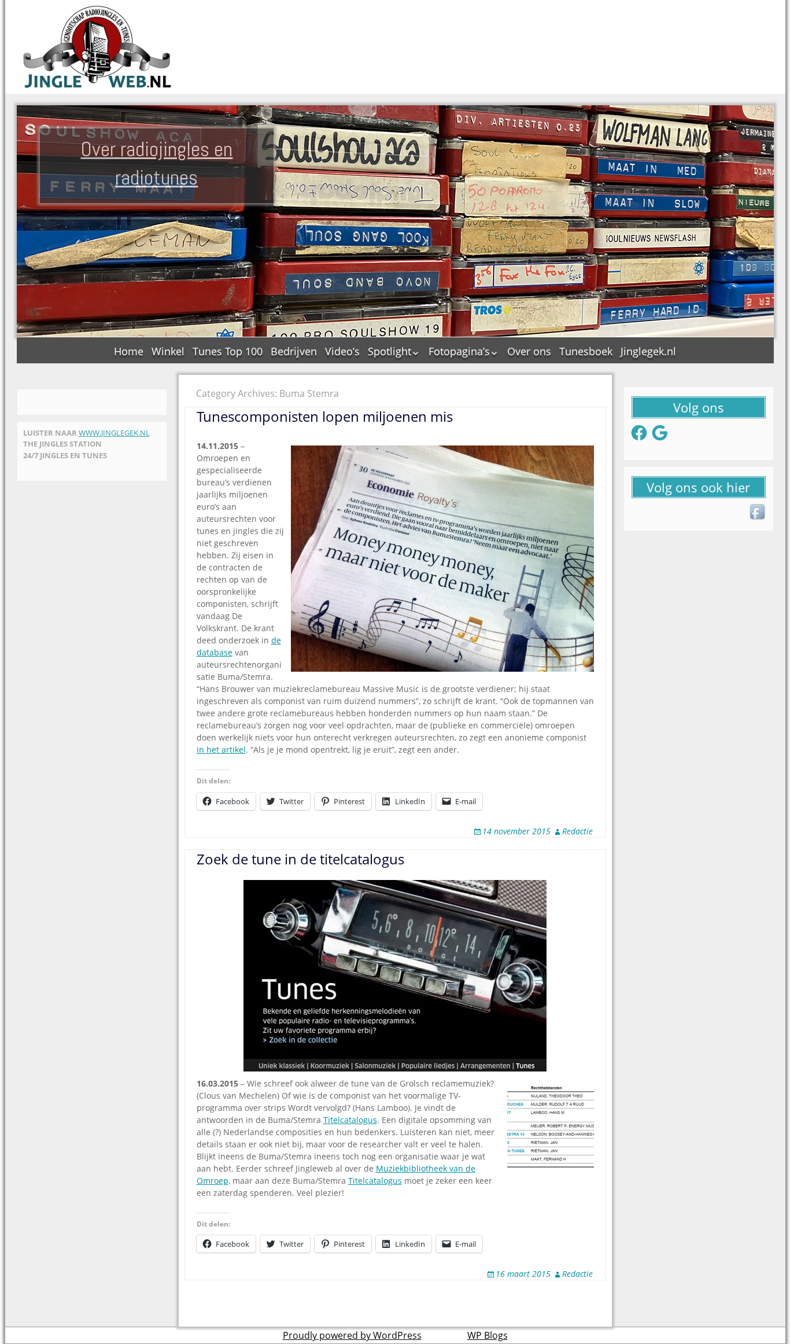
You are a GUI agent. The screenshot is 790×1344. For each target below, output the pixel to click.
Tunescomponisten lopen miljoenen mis (325, 416)
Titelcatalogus (350, 1119)
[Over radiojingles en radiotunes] (98, 47)
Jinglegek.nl (648, 351)
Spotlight (389, 351)
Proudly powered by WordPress (352, 1335)
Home (128, 351)
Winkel (168, 351)
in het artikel (221, 749)
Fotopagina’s (459, 351)
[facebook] (758, 512)
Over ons (529, 351)
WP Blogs (487, 1335)
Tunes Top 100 (228, 351)
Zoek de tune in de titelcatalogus (300, 858)
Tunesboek (585, 351)
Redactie (577, 831)
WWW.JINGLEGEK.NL (114, 433)
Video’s (342, 351)
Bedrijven (294, 351)
